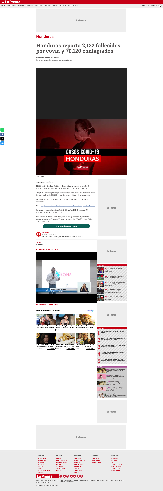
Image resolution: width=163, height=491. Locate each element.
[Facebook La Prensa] (60, 476)
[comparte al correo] (2, 143)
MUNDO (40, 466)
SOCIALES (59, 466)
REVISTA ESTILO (116, 464)
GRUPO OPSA (115, 455)
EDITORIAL (96, 458)
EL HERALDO (115, 460)
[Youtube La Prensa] (71, 476)
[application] (66, 277)
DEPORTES (59, 458)
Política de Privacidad (81, 480)
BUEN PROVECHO (116, 466)
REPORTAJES (78, 464)
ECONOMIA (41, 462)
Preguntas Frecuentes (66, 481)
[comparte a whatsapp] (2, 130)
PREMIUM (77, 455)
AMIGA (58, 464)
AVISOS (76, 472)
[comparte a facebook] (2, 134)
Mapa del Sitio (119, 480)
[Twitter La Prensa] (64, 476)
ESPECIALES (78, 462)
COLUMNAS (96, 460)
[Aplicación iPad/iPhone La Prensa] (74, 476)
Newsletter (109, 480)
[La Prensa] (44, 476)
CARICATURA (96, 462)
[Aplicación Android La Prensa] (78, 476)
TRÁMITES (78, 470)
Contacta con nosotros (97, 480)
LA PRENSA (114, 458)
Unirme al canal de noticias (67, 226)
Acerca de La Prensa (66, 480)
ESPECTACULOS (61, 460)
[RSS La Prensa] (81, 476)
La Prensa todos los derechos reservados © (47, 481)
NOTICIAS (41, 455)
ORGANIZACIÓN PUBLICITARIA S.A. (47, 485)
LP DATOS (77, 466)
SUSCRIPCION (115, 470)
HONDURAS (42, 458)
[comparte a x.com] (2, 139)
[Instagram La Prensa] (67, 476)
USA (39, 468)
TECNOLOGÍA (60, 468)
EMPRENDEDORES (62, 462)
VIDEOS (76, 468)
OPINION (95, 455)
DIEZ (112, 462)
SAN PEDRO (42, 460)
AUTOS (58, 470)
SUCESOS (41, 464)
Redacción (57, 57)
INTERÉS (59, 455)
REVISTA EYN (115, 468)
